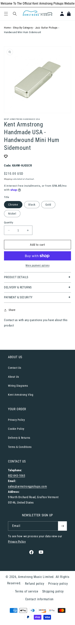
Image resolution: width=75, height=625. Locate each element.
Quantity (8, 222)
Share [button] (12, 310)
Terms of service (26, 591)
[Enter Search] (14, 13)
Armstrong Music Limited (36, 577)
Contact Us (14, 367)
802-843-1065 (16, 475)
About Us (13, 376)
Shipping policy (53, 591)
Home (7, 27)
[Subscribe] (62, 526)
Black (31, 204)
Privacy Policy (16, 419)
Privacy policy (58, 584)
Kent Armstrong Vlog (20, 394)
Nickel (12, 213)
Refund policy (34, 584)
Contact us (11, 320)
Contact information (39, 599)
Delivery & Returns (19, 437)
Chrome (13, 204)
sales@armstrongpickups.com (27, 486)
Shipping (8, 179)
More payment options (37, 265)
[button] (6, 13)
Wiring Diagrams (18, 385)
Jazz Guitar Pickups (46, 27)
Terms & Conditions (20, 447)
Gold (48, 204)
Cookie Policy (16, 428)
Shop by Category (23, 27)
